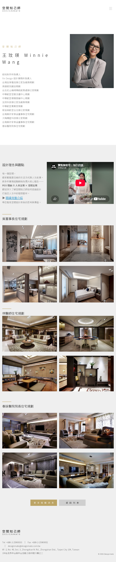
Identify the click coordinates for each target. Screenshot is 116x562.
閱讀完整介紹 (14, 198)
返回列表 (73, 502)
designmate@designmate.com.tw (24, 546)
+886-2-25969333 (14, 542)
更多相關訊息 (44, 502)
